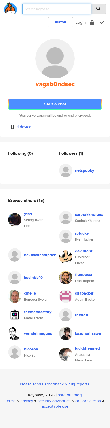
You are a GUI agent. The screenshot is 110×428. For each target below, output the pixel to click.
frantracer (83, 275)
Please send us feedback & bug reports (54, 384)
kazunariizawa (88, 333)
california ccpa (88, 400)
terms (10, 400)
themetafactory (38, 312)
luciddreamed (87, 348)
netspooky (84, 170)
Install (60, 22)
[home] (10, 7)
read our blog (70, 395)
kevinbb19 (33, 277)
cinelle (30, 293)
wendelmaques (38, 333)
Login (81, 22)
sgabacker (84, 293)
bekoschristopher (40, 255)
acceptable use (55, 406)
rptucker (82, 233)
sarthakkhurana (89, 215)
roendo (81, 315)
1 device (24, 126)
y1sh (28, 214)
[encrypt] (92, 22)
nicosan (31, 349)
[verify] (102, 22)
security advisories (54, 400)
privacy (26, 400)
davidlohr (83, 251)
